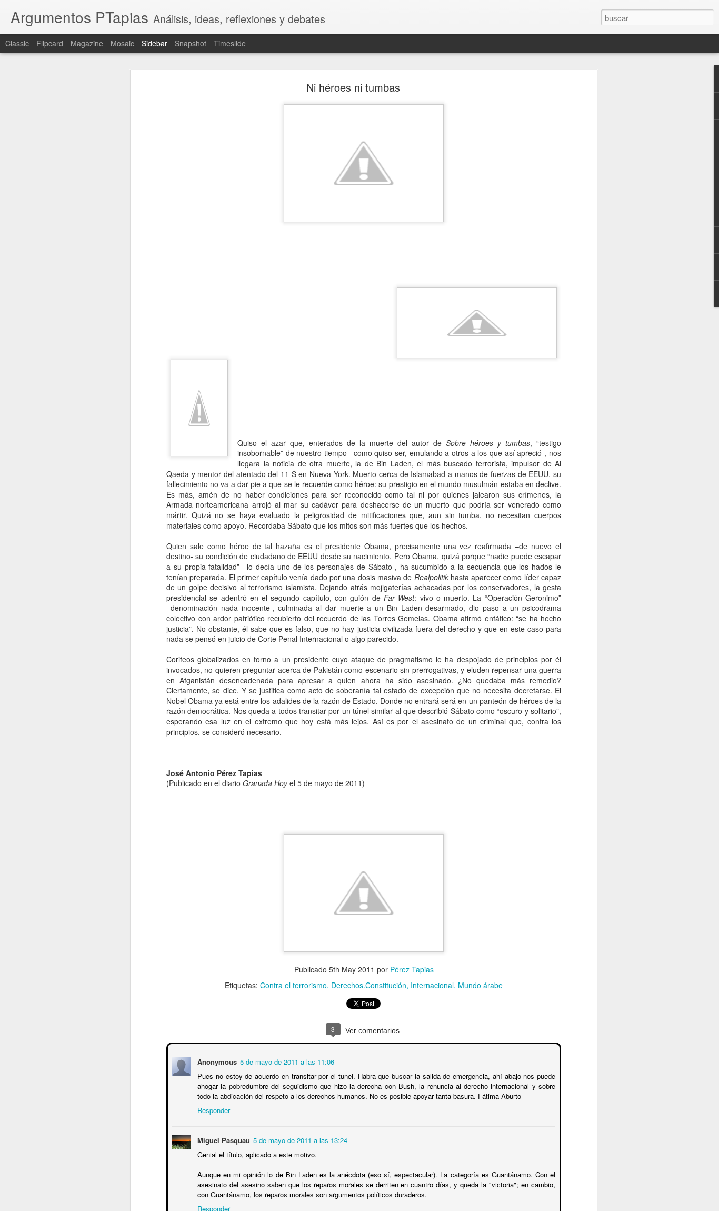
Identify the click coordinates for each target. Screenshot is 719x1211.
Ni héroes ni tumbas (353, 87)
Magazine (87, 43)
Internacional (432, 985)
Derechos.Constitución (368, 985)
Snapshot (190, 43)
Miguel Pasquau (222, 1139)
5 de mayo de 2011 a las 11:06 (286, 1061)
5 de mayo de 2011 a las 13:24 (299, 1139)
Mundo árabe (480, 985)
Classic (17, 43)
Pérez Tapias (412, 969)
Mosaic (122, 43)
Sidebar (154, 43)
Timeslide (230, 43)
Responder (212, 1109)
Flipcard (49, 43)
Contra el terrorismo (293, 985)
